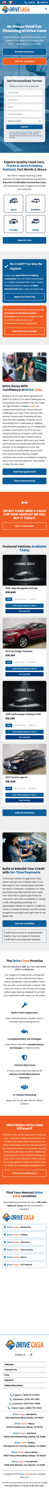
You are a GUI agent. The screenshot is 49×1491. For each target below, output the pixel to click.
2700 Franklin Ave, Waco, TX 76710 (24, 1427)
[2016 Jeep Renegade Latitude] (24, 585)
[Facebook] (31, 1354)
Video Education (13, 1385)
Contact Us (10, 1369)
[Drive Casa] (15, 9)
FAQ (6, 1375)
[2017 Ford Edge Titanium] (24, 648)
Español (8, 1380)
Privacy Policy (27, 132)
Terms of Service (30, 1485)
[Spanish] (11, 2)
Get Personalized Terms (24, 605)
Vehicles (9, 1364)
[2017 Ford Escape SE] (24, 774)
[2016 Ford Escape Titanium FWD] (24, 711)
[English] (4, 2)
